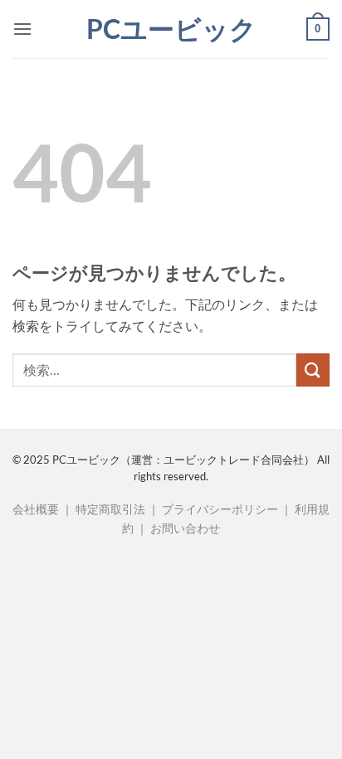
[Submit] (313, 369)
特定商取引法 (110, 509)
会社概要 (35, 509)
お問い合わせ (185, 528)
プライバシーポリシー (220, 509)
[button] (22, 28)
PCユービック (171, 29)
